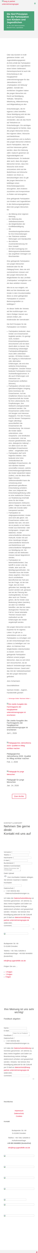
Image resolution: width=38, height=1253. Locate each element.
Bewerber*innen (11, 27)
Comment (7, 926)
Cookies (19, 1116)
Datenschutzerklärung (22, 898)
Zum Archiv (19, 796)
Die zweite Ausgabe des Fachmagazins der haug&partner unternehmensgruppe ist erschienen (17, 725)
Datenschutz (19, 1113)
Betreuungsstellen (20, 25)
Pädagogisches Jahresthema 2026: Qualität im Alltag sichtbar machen (19, 756)
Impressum (19, 1111)
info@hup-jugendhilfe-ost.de (15, 961)
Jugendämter (19, 27)
